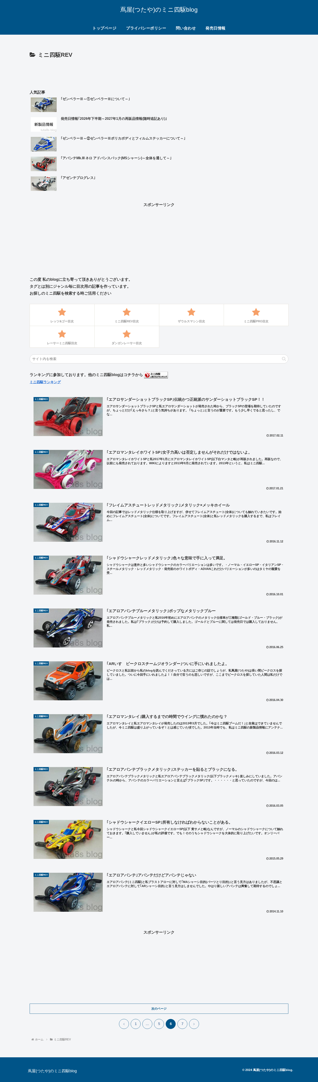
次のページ (159, 1008)
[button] (284, 358)
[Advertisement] (159, 72)
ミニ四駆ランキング (45, 382)
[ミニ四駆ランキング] (156, 375)
